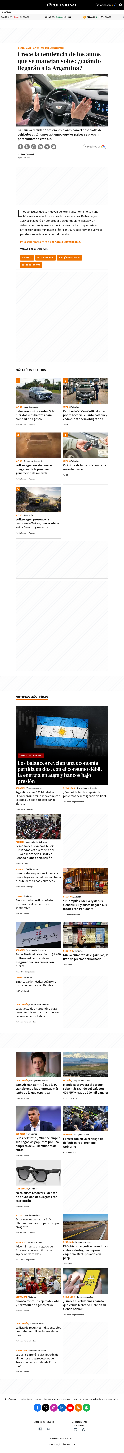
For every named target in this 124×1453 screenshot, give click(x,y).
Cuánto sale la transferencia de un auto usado (84, 467)
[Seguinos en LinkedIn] (62, 1408)
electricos (27, 257)
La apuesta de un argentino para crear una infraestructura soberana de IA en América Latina (37, 1012)
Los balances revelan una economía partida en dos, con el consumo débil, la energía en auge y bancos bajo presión (60, 771)
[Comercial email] (75, 1430)
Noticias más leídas (32, 697)
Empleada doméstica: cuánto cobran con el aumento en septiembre (34, 904)
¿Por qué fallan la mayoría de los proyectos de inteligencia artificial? (85, 794)
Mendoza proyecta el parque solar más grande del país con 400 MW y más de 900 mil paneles (85, 1089)
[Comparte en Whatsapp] (33, 146)
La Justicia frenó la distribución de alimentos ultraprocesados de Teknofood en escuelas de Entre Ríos (37, 1360)
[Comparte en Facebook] (20, 146)
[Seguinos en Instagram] (54, 1408)
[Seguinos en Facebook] (37, 1408)
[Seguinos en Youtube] (70, 1408)
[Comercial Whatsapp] (83, 1430)
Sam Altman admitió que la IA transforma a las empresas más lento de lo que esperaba (37, 1089)
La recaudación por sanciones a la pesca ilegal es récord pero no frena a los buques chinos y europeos (38, 877)
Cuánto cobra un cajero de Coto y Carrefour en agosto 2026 (37, 1303)
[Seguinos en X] (45, 1408)
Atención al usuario (44, 1422)
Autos (36, 48)
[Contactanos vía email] (40, 1429)
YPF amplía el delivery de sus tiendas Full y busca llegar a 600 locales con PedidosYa (85, 905)
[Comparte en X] (27, 146)
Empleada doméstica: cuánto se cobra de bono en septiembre (36, 983)
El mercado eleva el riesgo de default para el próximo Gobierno (83, 1143)
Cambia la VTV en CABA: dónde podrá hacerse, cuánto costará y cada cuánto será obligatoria (85, 415)
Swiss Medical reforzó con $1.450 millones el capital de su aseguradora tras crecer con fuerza (38, 960)
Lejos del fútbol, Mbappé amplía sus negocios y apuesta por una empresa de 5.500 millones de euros (38, 1144)
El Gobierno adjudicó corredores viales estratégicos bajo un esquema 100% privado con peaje (85, 1252)
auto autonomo (45, 257)
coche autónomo (31, 264)
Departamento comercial (79, 1423)
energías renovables (69, 257)
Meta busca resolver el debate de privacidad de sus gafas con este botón (36, 1197)
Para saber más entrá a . (50, 242)
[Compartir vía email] (53, 146)
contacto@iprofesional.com (62, 1444)
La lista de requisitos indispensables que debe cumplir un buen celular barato (38, 1331)
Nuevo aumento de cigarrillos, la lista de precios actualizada (85, 957)
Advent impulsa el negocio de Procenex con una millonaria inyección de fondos (34, 1250)
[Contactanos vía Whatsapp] (48, 1429)
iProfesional (24, 48)
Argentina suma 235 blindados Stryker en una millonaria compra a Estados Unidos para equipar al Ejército (38, 798)
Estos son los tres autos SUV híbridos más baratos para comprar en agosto (35, 415)
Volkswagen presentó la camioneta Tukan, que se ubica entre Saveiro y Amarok (37, 523)
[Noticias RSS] (78, 1408)
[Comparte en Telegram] (47, 146)
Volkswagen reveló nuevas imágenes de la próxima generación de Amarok (34, 469)
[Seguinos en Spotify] (86, 1408)
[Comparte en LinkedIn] (40, 146)
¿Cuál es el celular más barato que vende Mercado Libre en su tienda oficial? (84, 1305)
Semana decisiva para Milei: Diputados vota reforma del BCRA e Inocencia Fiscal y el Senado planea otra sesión (35, 852)
